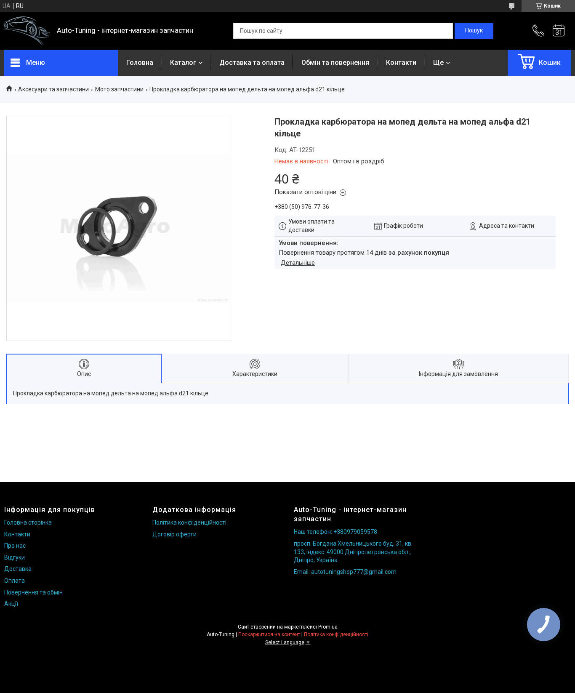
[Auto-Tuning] (26, 30)
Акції (11, 603)
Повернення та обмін (33, 592)
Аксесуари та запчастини (53, 89)
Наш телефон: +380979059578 (335, 531)
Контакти (401, 63)
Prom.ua (328, 627)
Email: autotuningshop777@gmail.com (345, 571)
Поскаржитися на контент (269, 634)
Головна (139, 63)
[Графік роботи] (558, 30)
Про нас (15, 545)
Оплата (14, 580)
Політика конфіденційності (189, 522)
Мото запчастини (119, 89)
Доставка (18, 568)
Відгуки (14, 557)
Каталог (183, 63)
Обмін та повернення (335, 63)
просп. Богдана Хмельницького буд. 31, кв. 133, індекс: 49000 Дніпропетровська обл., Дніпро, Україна (353, 551)
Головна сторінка (28, 522)
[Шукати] (474, 31)
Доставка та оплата (252, 63)
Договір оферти (174, 534)
